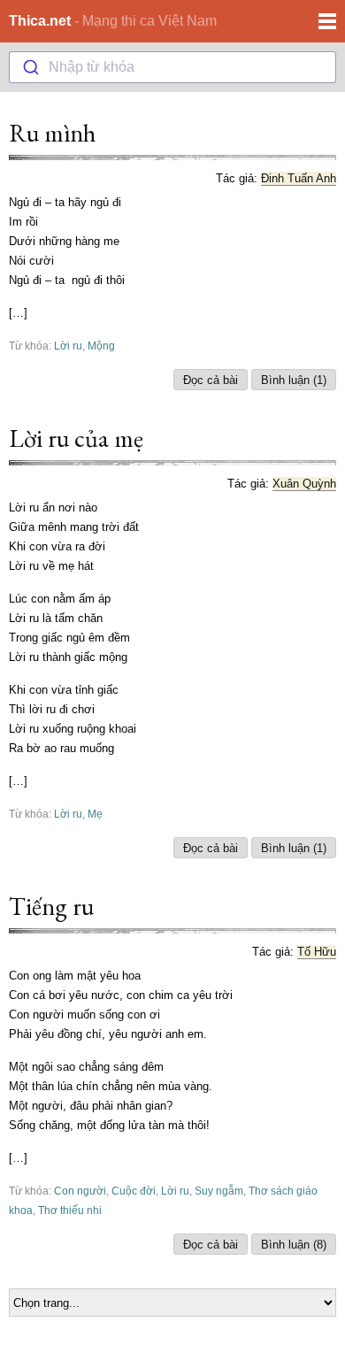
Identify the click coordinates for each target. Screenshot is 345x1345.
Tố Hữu (316, 951)
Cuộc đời (133, 1190)
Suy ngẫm (219, 1190)
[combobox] (172, 67)
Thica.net (40, 20)
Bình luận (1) (293, 380)
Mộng (101, 345)
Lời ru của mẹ (76, 438)
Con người (80, 1190)
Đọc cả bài (210, 380)
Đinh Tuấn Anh (298, 178)
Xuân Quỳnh (304, 483)
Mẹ (95, 813)
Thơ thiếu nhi (70, 1210)
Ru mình (52, 133)
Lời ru (68, 345)
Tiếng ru (51, 906)
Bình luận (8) (293, 1244)
